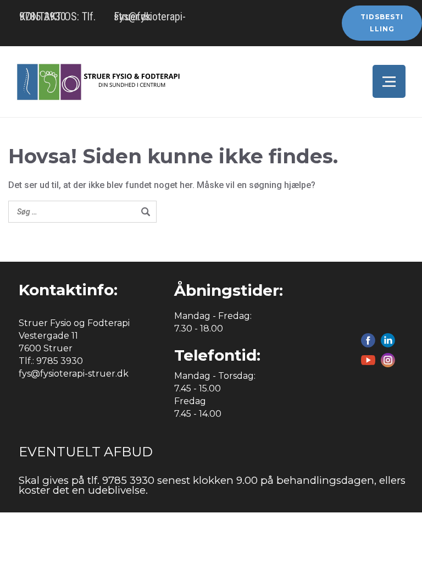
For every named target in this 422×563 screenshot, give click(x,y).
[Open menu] (389, 81)
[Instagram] (388, 360)
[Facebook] (368, 340)
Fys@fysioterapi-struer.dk (150, 16)
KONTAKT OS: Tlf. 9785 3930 (57, 16)
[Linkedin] (388, 340)
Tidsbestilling (381, 23)
